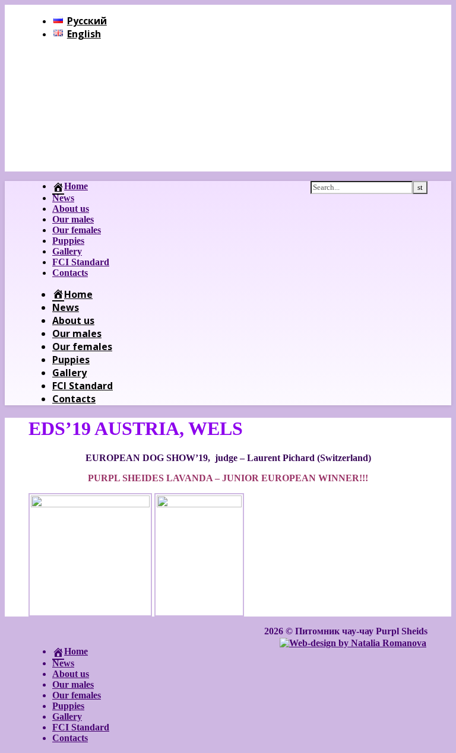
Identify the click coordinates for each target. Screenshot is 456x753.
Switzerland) (345, 458)
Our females (76, 230)
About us (70, 209)
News (63, 198)
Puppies (68, 241)
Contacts (70, 273)
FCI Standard (80, 262)
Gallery (67, 251)
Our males (73, 219)
